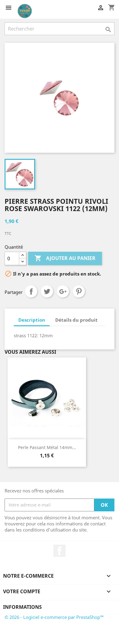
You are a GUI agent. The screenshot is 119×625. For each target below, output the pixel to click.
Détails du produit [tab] (76, 320)
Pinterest (79, 291)
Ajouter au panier (65, 258)
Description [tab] (31, 320)
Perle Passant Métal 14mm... (47, 447)
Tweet (47, 291)
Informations (22, 607)
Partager (31, 291)
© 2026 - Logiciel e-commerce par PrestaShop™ (54, 617)
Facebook (59, 551)
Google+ (63, 291)
